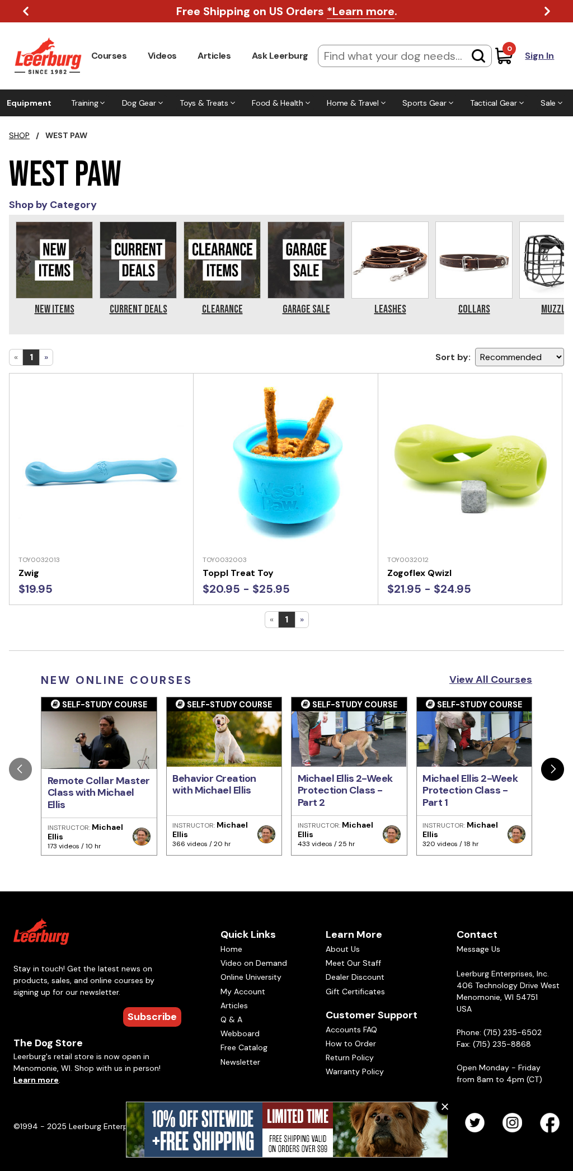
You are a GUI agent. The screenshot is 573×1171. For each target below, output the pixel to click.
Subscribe (152, 1016)
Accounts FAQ (351, 1029)
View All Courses (490, 679)
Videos (162, 56)
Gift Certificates (355, 991)
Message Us (478, 949)
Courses (109, 56)
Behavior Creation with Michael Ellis (214, 784)
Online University (250, 977)
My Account (242, 991)
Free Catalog (243, 1047)
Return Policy (350, 1057)
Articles (214, 56)
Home (231, 949)
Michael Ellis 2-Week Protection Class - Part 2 (345, 790)
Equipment (29, 103)
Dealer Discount (355, 977)
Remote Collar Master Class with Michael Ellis (99, 792)
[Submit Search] (478, 56)
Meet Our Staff (353, 963)
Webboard (240, 1033)
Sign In (539, 56)
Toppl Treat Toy (238, 573)
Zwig (28, 573)
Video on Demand (253, 963)
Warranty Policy (355, 1071)
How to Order (351, 1043)
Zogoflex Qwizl (419, 573)
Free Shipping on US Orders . (286, 11)
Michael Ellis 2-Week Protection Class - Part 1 (470, 790)
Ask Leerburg (280, 56)
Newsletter (240, 1062)
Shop (19, 135)
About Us (343, 949)
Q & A (231, 1019)
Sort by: (453, 357)
